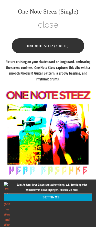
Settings (51, 197)
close (48, 24)
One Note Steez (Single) (48, 45)
